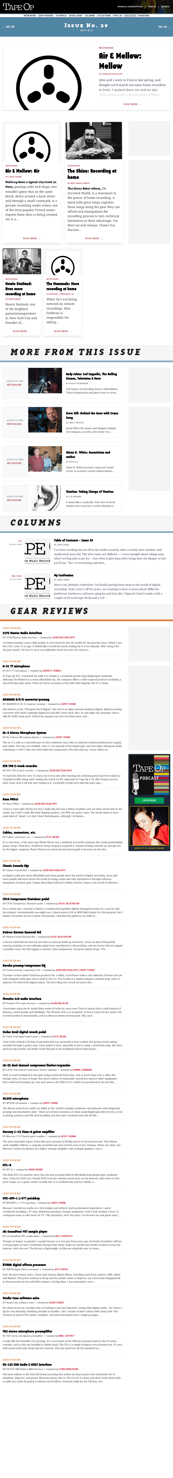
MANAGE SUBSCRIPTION (130, 7)
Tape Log (117, 16)
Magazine (130, 16)
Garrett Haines (51, 671)
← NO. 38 (8, 26)
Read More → (132, 104)
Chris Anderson (68, 1369)
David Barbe (35, 1169)
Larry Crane (68, 704)
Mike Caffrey (66, 1336)
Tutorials (61, 16)
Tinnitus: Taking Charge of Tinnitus (89, 491)
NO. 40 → (164, 26)
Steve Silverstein (68, 903)
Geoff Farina (68, 1136)
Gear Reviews (45, 16)
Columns (90, 16)
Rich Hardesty (64, 1236)
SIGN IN (152, 7)
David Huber (56, 1302)
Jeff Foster (61, 1269)
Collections (103, 16)
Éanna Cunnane (82, 1070)
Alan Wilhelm (59, 1003)
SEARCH (166, 7)
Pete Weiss (52, 837)
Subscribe (143, 16)
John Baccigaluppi (63, 637)
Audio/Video (75, 16)
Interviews (30, 16)
